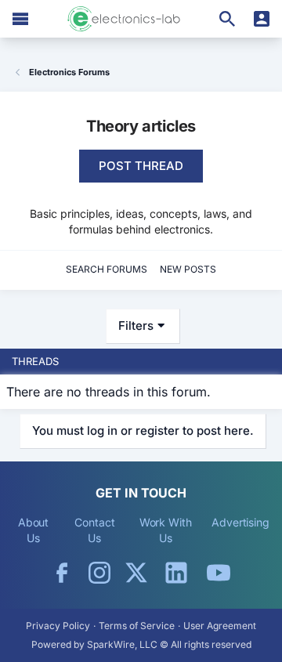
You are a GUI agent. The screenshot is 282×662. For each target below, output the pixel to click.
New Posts (188, 269)
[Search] (227, 19)
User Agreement (219, 625)
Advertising (240, 522)
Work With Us (165, 529)
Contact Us (94, 529)
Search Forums (106, 269)
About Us (33, 529)
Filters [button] (136, 325)
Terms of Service (137, 625)
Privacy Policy (58, 625)
